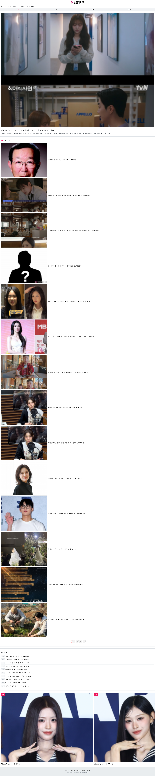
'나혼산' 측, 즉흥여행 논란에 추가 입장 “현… (15, 686)
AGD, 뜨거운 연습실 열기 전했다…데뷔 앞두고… (17, 673)
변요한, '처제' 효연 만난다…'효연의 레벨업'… (16, 656)
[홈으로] (77, 2)
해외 (93, 10)
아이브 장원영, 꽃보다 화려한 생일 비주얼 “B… (16, 663)
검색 (152, 2)
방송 (19, 10)
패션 (9, 6)
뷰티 (22, 6)
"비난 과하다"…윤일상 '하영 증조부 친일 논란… (16, 679)
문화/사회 (31, 6)
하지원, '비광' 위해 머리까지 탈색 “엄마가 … (15, 683)
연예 (5, 6)
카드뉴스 (130, 10)
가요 (56, 10)
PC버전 (88, 770)
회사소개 (67, 770)
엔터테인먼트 (16, 6)
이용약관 (83, 770)
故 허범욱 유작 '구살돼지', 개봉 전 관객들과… (16, 659)
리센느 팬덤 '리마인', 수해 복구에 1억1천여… (16, 669)
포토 (26, 6)
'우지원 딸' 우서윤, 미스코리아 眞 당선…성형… (16, 676)
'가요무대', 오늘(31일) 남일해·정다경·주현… (15, 666)
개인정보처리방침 (75, 770)
